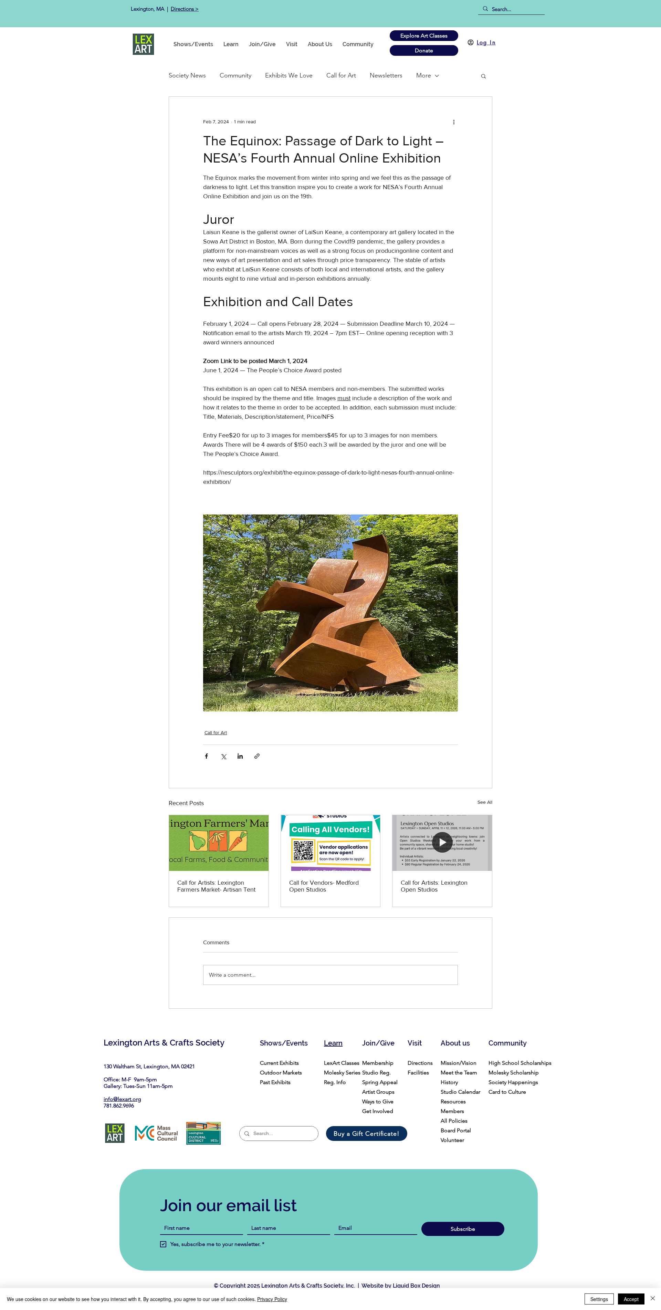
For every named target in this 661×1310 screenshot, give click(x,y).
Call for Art (341, 75)
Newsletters (386, 75)
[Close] (653, 1298)
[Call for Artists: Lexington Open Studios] (442, 843)
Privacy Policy (272, 1299)
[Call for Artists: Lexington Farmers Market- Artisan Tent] (219, 843)
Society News (187, 75)
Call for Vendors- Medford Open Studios (324, 886)
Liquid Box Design (416, 1285)
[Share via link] (257, 756)
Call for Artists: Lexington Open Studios (434, 886)
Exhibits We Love (289, 75)
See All (485, 802)
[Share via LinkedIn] (240, 756)
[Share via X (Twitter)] (223, 756)
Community (235, 75)
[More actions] (454, 121)
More (423, 75)
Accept (631, 1299)
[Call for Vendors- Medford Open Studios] (330, 843)
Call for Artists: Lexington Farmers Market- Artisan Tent (216, 886)
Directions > (185, 9)
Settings (599, 1299)
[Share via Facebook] (206, 756)
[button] (358, 44)
